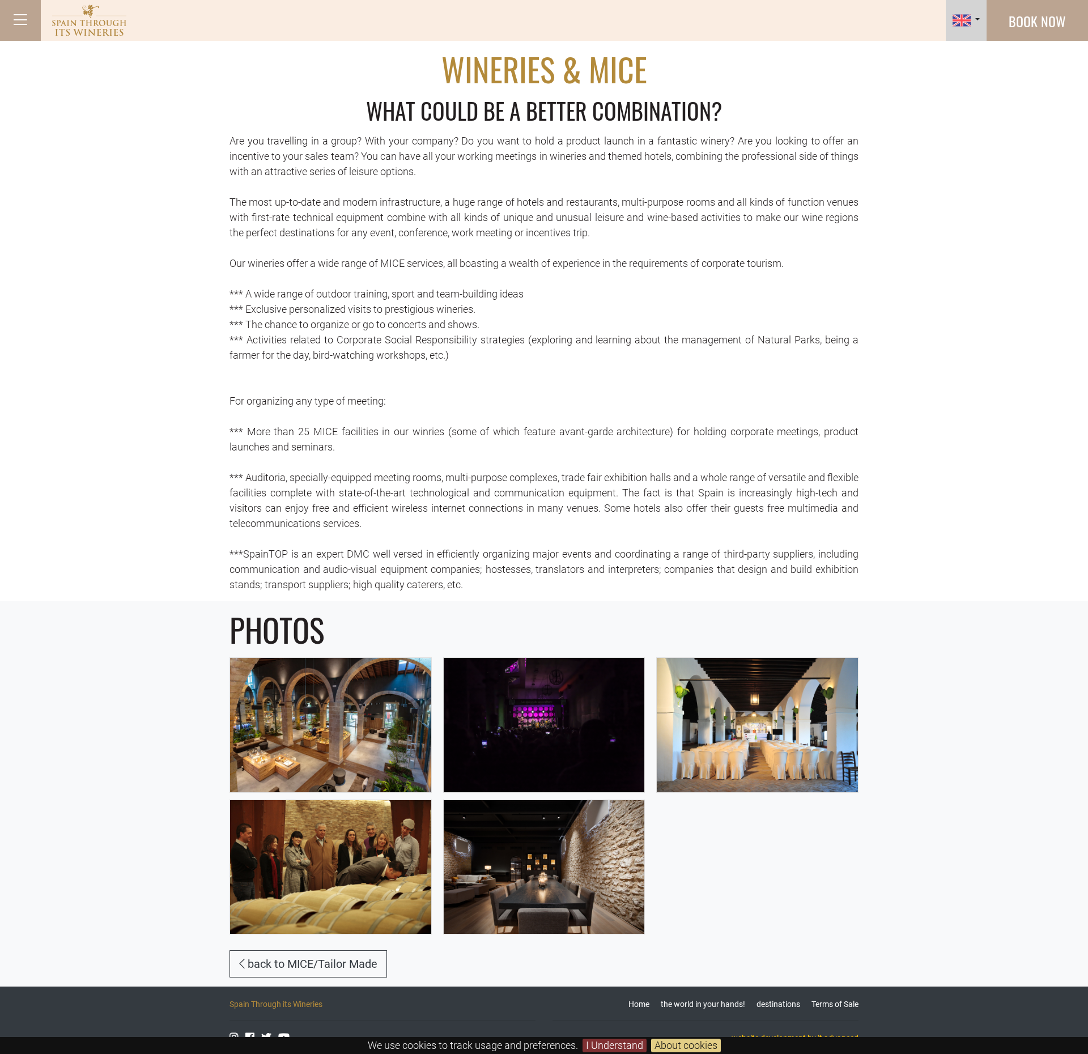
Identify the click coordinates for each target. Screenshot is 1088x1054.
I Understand (614, 1045)
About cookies (685, 1045)
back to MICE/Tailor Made (311, 964)
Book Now (1037, 21)
